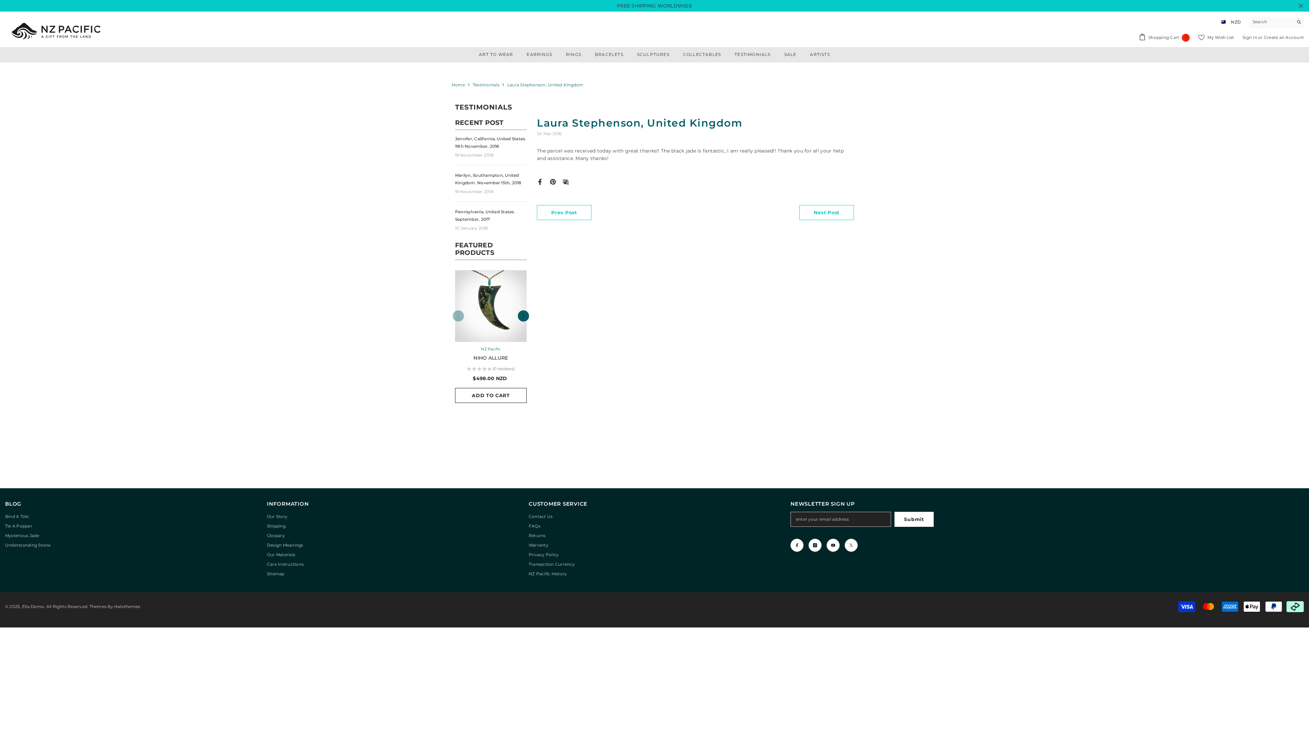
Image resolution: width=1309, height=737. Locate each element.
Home (458, 84)
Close (1301, 6)
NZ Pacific (490, 349)
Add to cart (491, 395)
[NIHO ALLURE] (491, 306)
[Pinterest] (553, 181)
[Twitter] (851, 545)
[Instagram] (815, 545)
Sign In (1250, 37)
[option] (490, 340)
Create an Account (1284, 37)
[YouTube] (833, 545)
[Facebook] (540, 181)
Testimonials (486, 84)
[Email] (566, 181)
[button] (523, 316)
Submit (914, 519)
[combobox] (1271, 22)
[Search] (1276, 22)
